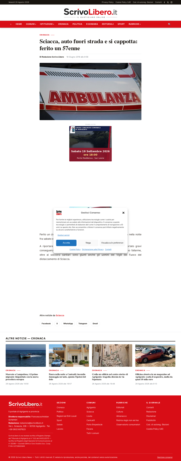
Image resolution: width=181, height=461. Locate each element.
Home (19, 24)
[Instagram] (171, 2)
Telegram (82, 323)
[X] (168, 2)
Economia (92, 24)
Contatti (108, 249)
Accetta (66, 243)
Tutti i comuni (93, 433)
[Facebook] (164, 2)
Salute (60, 424)
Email (95, 323)
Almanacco (121, 416)
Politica (77, 24)
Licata (89, 416)
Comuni (30, 24)
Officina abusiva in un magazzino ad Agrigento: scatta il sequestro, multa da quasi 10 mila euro (154, 377)
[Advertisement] (90, 184)
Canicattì (91, 420)
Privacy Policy (108, 2)
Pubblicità (151, 420)
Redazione (151, 411)
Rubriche (134, 24)
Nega (88, 243)
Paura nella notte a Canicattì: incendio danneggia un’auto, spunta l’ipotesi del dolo (67, 377)
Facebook (46, 323)
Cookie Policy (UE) (123, 2)
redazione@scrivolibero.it (31, 423)
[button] (123, 212)
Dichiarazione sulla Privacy (93, 249)
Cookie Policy (75, 249)
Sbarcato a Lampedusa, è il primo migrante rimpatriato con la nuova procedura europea (22, 377)
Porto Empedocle (94, 424)
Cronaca (63, 24)
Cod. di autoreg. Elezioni (143, 2)
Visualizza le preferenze (112, 243)
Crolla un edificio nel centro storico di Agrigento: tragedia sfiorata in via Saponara (110, 377)
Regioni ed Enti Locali (66, 416)
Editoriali (108, 24)
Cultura (119, 411)
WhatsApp (68, 323)
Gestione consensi (165, 457)
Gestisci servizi (64, 235)
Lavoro (60, 429)
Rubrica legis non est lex (127, 420)
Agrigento (91, 407)
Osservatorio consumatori (128, 424)
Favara (90, 429)
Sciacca (60, 315)
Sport (121, 24)
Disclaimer (151, 416)
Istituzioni (46, 24)
